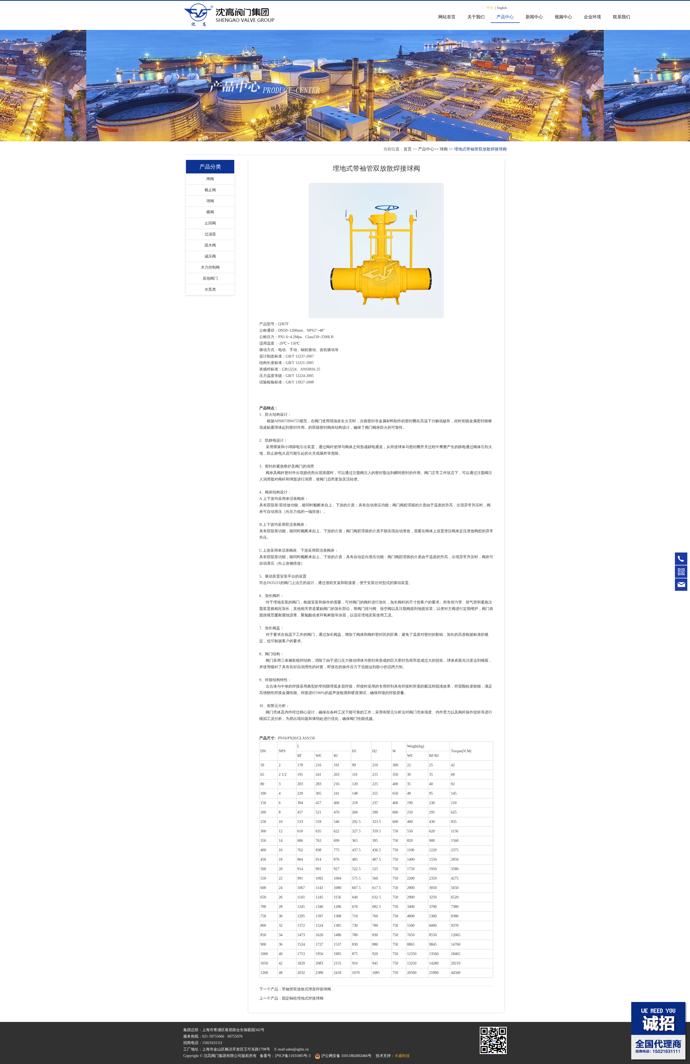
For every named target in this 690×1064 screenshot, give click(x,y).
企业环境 (592, 17)
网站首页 (447, 17)
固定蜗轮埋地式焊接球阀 (302, 998)
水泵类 (210, 289)
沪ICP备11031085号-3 (292, 1056)
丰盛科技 (402, 1056)
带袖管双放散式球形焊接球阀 (306, 989)
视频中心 (563, 17)
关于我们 (476, 17)
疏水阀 (210, 245)
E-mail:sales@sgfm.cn (291, 1049)
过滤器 (210, 234)
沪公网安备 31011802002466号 (345, 1056)
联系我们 (621, 17)
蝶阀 (210, 212)
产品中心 (505, 17)
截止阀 (210, 190)
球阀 (444, 149)
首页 (407, 149)
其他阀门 (210, 278)
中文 (490, 8)
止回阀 (210, 223)
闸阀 (210, 179)
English (502, 8)
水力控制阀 (210, 267)
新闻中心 (534, 17)
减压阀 (210, 256)
